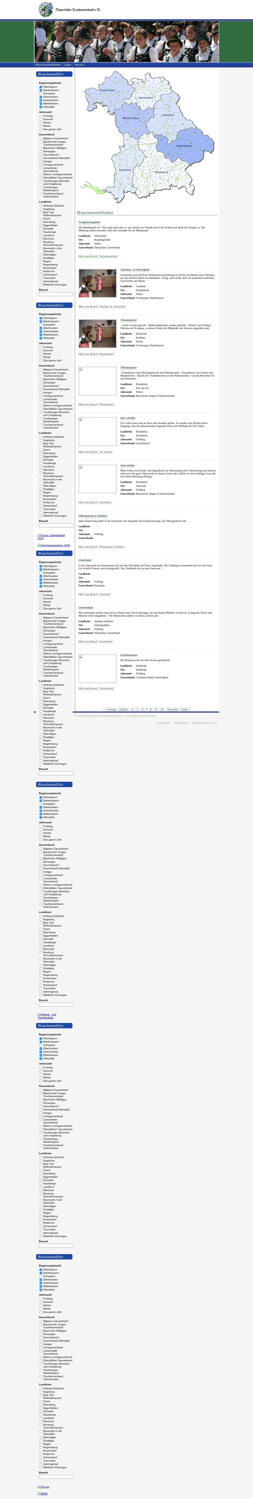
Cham (46, 218)
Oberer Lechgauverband (57, 174)
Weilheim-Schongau (55, 284)
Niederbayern (51, 90)
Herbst (47, 122)
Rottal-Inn (49, 271)
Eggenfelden (50, 225)
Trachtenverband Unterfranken (53, 195)
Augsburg (48, 208)
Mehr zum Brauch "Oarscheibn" (95, 502)
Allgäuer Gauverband (55, 138)
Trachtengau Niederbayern (51, 189)
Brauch (43, 289)
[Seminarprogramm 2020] (54, 545)
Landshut (48, 235)
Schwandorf (50, 274)
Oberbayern (50, 86)
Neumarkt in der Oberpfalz (52, 250)
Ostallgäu (48, 257)
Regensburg (50, 264)
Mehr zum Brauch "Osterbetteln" (96, 641)
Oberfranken (50, 96)
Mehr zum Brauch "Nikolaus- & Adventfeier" (102, 306)
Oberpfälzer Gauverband (57, 177)
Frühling (48, 115)
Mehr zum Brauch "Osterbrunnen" (96, 688)
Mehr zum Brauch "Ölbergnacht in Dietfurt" (102, 546)
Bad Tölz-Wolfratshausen (52, 214)
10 (161, 709)
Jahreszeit (45, 111)
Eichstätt (48, 228)
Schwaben (49, 93)
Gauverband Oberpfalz (56, 157)
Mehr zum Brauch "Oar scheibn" (96, 451)
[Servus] (43, 1486)
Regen (47, 261)
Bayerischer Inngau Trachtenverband (54, 143)
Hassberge (49, 231)
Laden (67, 64)
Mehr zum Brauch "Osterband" (95, 594)
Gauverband (46, 134)
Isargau (47, 161)
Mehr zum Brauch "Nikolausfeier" (96, 354)
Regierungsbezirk (50, 82)
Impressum (163, 723)
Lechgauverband (53, 164)
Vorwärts (172, 709)
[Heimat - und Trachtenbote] (54, 1017)
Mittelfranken (50, 103)
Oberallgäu (49, 254)
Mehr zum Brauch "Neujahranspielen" (98, 256)
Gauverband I (51, 154)
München (48, 238)
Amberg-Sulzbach (53, 205)
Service (79, 64)
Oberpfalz (49, 106)
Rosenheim (49, 267)
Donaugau (49, 151)
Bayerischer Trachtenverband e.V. (104, 715)
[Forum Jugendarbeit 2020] (54, 538)
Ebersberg (49, 221)
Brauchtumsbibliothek (48, 64)
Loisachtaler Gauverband (50, 169)
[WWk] (43, 1493)
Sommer (48, 119)
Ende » (185, 709)
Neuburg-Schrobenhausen (53, 243)
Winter (47, 125)
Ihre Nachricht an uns (204, 723)
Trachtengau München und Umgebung (56, 182)
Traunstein (49, 277)
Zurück (123, 709)
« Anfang (110, 709)
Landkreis (45, 201)
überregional (50, 281)
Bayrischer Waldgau (54, 147)
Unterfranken (51, 100)
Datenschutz (181, 723)
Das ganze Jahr (52, 129)
